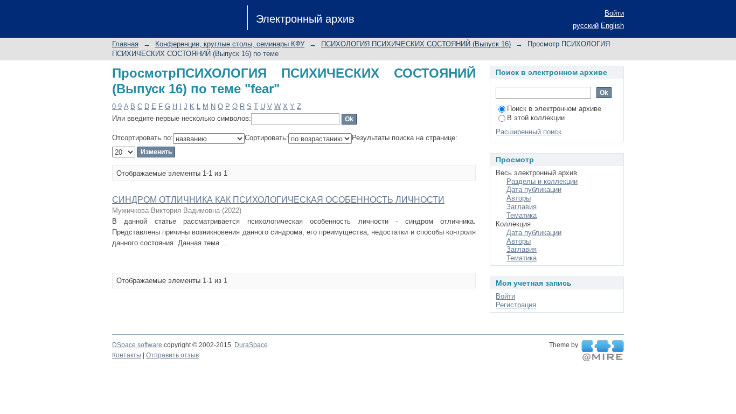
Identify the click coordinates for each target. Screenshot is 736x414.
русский (586, 26)
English (612, 26)
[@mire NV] (602, 351)
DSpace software (137, 345)
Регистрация (516, 305)
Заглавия (521, 207)
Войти (614, 13)
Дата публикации (533, 189)
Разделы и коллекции (542, 181)
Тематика (521, 215)
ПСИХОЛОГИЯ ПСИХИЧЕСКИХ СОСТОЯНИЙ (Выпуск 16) (416, 44)
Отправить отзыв (172, 355)
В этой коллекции (536, 118)
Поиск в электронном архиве (554, 109)
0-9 (117, 106)
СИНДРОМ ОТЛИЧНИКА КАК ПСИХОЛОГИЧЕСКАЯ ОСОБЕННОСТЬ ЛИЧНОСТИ (278, 199)
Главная (125, 44)
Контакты (126, 355)
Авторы (518, 198)
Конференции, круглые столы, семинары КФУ (229, 44)
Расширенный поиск (528, 132)
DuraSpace (251, 345)
